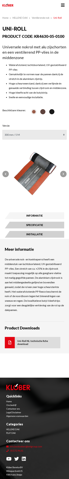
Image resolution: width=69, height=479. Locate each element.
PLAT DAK (11, 433)
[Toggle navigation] (63, 5)
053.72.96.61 (16, 450)
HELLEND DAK (20, 17)
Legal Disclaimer (13, 412)
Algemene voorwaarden (17, 416)
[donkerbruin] (42, 111)
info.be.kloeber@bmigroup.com (26, 446)
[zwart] (51, 111)
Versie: (6, 125)
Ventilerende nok (40, 17)
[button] (7, 174)
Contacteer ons (13, 408)
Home (5, 17)
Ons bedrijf (11, 405)
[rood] (33, 111)
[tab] (34, 215)
